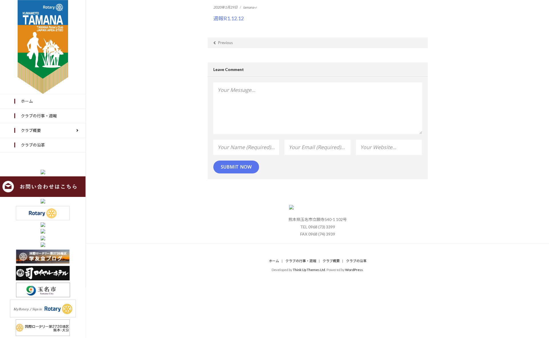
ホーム (274, 261)
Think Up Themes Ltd (309, 270)
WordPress (354, 270)
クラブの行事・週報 (300, 261)
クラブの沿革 (356, 261)
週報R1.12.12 (228, 18)
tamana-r (250, 7)
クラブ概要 (331, 261)
